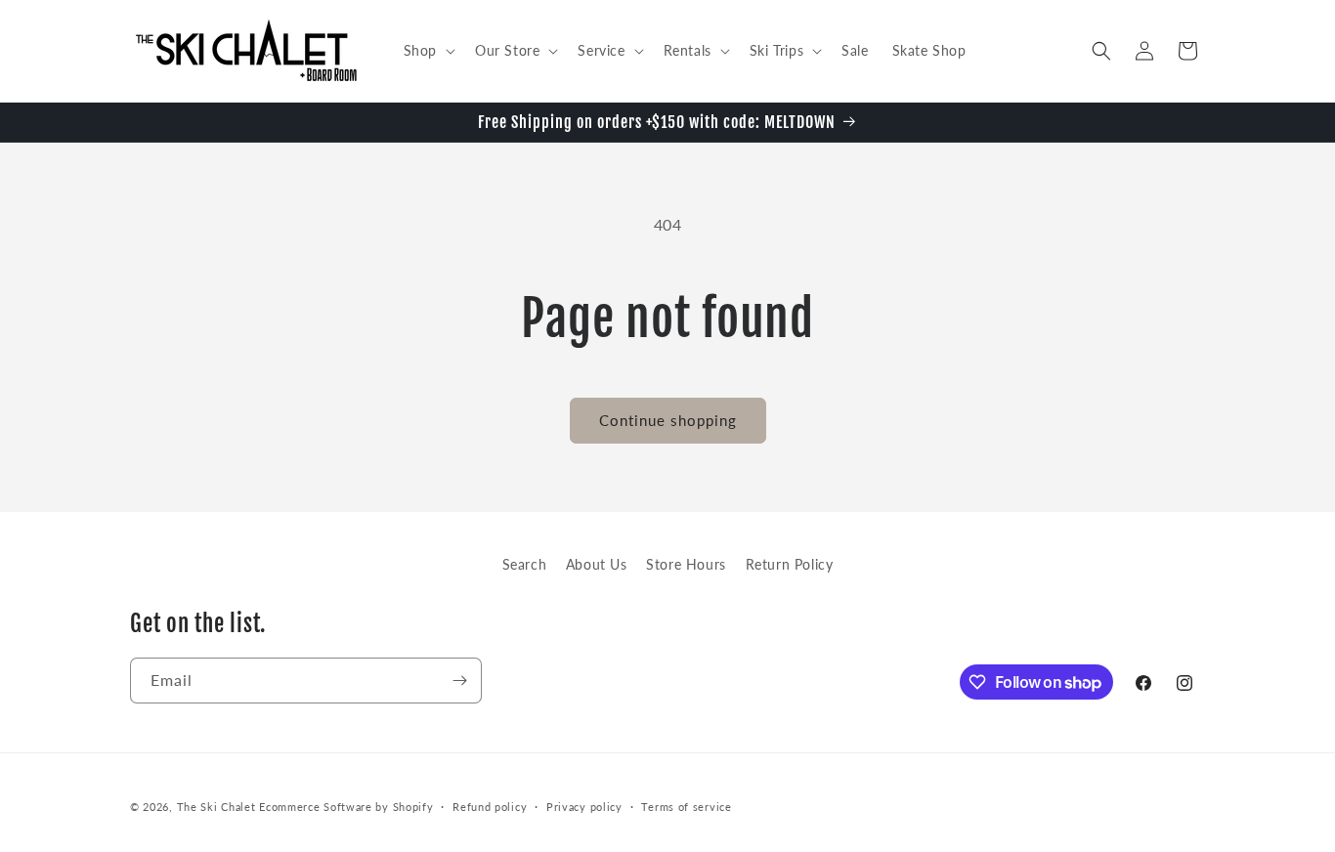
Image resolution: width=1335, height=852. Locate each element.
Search (524, 564)
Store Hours (686, 564)
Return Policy (790, 564)
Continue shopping (668, 420)
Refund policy (489, 806)
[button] (427, 50)
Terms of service (686, 806)
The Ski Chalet (216, 806)
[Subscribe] (459, 680)
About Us (596, 564)
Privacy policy (584, 806)
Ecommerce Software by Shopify (346, 806)
